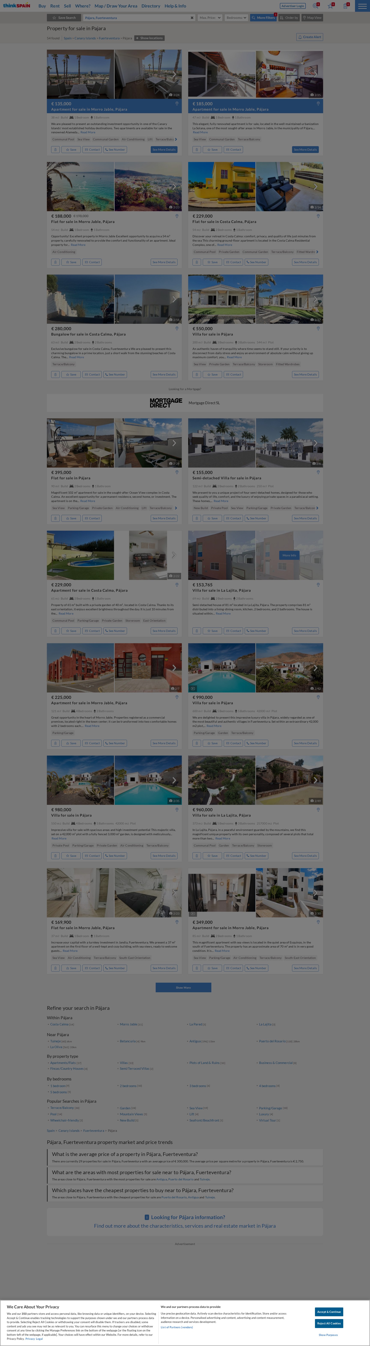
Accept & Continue (329, 1311)
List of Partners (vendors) (177, 1327)
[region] (185, 1323)
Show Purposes (328, 1335)
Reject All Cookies (329, 1323)
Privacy (30, 1338)
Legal (39, 1338)
